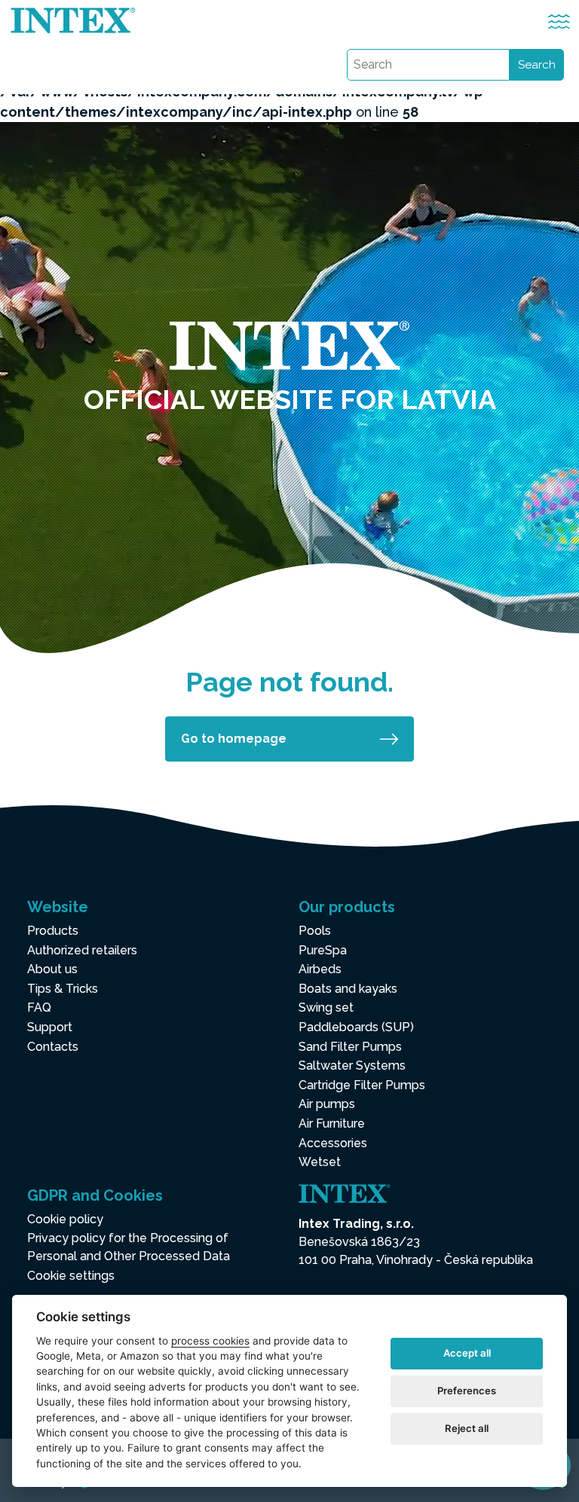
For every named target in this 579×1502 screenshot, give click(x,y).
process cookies (210, 1341)
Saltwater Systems (352, 1065)
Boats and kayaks (348, 988)
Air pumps (327, 1104)
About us (52, 969)
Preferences (466, 1390)
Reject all (467, 1428)
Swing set (326, 1007)
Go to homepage (233, 738)
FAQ (39, 1007)
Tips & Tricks (62, 988)
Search (537, 65)
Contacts (52, 1046)
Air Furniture (332, 1123)
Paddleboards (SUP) (356, 1027)
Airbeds (320, 969)
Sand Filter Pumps (350, 1046)
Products (52, 930)
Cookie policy (65, 1219)
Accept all (467, 1353)
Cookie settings (71, 1275)
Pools (315, 930)
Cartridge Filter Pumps (362, 1085)
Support (49, 1027)
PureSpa (323, 950)
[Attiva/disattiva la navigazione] (559, 21)
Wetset (320, 1162)
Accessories (333, 1143)
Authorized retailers (82, 950)
